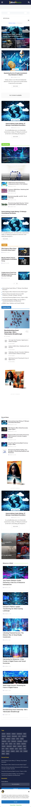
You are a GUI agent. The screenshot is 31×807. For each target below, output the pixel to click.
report (20, 748)
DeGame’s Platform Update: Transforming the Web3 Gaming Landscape (13, 609)
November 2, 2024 (7, 666)
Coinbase (8, 738)
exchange (20, 741)
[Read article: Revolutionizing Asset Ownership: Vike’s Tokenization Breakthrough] (17, 319)
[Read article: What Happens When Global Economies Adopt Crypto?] (24, 252)
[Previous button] (2, 546)
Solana (7, 751)
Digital (22, 738)
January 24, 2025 (6, 161)
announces (19, 733)
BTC (19, 736)
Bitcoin (8, 736)
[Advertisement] (15, 6)
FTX (6, 743)
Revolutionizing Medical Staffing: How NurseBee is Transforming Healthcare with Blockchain (18, 451)
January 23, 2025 (6, 178)
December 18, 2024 (6, 278)
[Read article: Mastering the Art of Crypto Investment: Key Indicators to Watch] (15, 60)
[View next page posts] (17, 284)
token (17, 751)
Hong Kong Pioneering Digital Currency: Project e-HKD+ (15, 297)
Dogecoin (4, 741)
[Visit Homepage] (15, 2)
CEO (3, 738)
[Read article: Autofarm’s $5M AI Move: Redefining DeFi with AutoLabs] (4, 191)
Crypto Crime (23, 273)
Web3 (5, 603)
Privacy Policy (13, 805)
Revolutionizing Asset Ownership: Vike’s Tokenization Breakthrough (13, 332)
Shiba (3, 751)
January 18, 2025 (5, 263)
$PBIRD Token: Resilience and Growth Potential (13, 303)
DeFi (18, 738)
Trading (25, 751)
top (21, 751)
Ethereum (14, 741)
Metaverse (7, 576)
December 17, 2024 (7, 613)
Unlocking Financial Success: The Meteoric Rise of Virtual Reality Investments (13, 635)
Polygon (11, 748)
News (24, 746)
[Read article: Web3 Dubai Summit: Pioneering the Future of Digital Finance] (15, 677)
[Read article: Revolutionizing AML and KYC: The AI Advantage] (4, 198)
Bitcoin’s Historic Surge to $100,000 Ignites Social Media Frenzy (9, 259)
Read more (16, 86)
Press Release (6, 32)
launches (24, 743)
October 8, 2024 (12, 206)
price (16, 748)
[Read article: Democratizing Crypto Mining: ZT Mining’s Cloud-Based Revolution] (15, 111)
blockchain (14, 736)
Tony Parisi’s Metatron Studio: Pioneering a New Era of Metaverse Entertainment (14, 582)
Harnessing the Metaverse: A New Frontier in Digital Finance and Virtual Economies (14, 661)
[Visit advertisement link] (15, 379)
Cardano (24, 736)
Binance (3, 736)
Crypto (4, 41)
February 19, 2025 (16, 127)
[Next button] (28, 546)
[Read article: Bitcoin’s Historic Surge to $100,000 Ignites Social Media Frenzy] (24, 261)
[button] (29, 791)
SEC (25, 748)
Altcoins (8, 733)
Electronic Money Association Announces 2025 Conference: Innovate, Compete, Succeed (22, 43)
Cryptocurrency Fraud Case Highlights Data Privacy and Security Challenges (8, 274)
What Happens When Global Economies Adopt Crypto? (8, 45)
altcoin (3, 733)
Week (7, 753)
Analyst (13, 733)
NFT (3, 748)
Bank (25, 733)
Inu (14, 743)
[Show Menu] (2, 2)
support (12, 751)
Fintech (25, 741)
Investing (15, 69)
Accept (15, 801)
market (3, 746)
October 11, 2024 (7, 690)
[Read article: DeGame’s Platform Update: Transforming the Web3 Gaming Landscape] (15, 598)
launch (18, 743)
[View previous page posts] (14, 284)
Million (14, 746)
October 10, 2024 (12, 199)
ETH (9, 741)
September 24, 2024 (16, 77)
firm (3, 743)
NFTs (4, 540)
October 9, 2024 (7, 714)
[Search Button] (29, 2)
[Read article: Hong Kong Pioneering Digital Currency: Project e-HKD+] (4, 444)
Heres (10, 743)
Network (19, 746)
